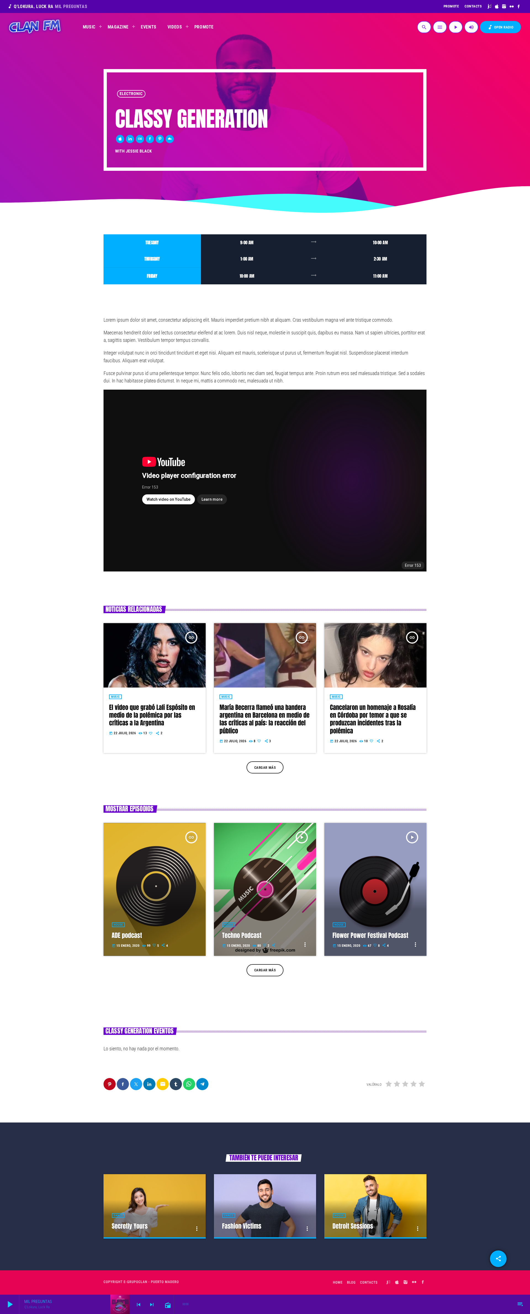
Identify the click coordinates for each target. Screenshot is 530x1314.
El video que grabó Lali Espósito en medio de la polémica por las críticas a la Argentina (152, 715)
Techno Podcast (241, 935)
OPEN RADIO (500, 27)
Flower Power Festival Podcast (371, 935)
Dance (118, 1215)
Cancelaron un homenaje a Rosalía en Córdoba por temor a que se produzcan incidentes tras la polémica (373, 719)
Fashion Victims (241, 1226)
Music (115, 697)
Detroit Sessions (353, 1226)
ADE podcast (127, 935)
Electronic (131, 93)
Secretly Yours (130, 1226)
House (118, 925)
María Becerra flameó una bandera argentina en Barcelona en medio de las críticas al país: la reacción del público (264, 719)
